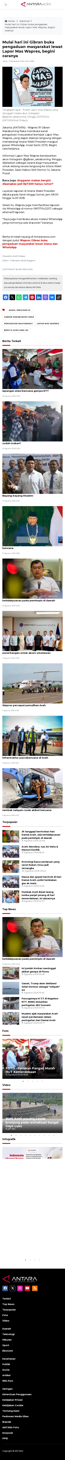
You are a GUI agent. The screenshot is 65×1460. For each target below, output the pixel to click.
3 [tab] (32, 1081)
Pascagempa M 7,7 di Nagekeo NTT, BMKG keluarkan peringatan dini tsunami (40, 1002)
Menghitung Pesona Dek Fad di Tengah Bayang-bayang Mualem (27, 494)
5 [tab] (42, 1081)
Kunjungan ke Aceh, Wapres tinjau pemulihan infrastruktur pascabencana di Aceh (31, 756)
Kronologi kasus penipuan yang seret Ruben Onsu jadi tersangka (40, 865)
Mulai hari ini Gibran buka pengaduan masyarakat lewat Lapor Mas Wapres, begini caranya (30, 27)
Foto (5, 1030)
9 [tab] (49, 1135)
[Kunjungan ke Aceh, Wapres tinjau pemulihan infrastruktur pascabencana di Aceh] (32, 735)
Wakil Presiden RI (19, 310)
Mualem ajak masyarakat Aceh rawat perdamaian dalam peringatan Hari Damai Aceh (40, 1017)
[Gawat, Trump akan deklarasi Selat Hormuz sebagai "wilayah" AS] (10, 988)
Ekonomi (7, 1350)
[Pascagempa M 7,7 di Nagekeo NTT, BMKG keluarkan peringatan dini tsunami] (10, 1003)
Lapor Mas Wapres (48, 323)
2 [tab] (27, 1081)
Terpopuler (10, 822)
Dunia (5, 1369)
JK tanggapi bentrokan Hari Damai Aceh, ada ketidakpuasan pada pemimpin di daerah (31, 599)
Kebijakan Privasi (12, 1399)
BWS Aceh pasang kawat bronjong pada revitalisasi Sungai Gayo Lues (32, 1122)
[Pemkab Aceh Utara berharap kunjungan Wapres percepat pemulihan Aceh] (32, 683)
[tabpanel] (32, 1059)
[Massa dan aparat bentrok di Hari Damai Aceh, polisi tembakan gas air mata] (10, 881)
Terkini (6, 1298)
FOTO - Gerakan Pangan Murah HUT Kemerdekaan (30, 1070)
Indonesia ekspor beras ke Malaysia (27, 1248)
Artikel (6, 1375)
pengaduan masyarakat (18, 323)
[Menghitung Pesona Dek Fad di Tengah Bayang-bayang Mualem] (32, 473)
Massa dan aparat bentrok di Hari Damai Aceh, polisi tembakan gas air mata (41, 880)
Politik (6, 1364)
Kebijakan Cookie (12, 1405)
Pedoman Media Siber (15, 1416)
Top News (9, 909)
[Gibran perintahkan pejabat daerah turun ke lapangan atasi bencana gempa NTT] (32, 368)
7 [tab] (39, 1135)
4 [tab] (37, 1081)
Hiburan (7, 1339)
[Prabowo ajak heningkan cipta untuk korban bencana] (32, 526)
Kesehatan (8, 1358)
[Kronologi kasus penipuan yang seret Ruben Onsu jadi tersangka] (10, 866)
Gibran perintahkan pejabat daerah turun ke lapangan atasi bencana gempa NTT (30, 389)
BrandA (6, 1421)
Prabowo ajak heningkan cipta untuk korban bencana (30, 546)
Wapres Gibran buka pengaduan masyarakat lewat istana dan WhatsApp (30, 244)
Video (6, 1085)
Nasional (24, 21)
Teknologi (8, 1334)
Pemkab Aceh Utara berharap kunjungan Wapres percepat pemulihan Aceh (28, 703)
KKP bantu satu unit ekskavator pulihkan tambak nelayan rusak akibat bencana (28, 808)
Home (11, 21)
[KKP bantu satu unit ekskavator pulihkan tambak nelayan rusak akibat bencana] (32, 788)
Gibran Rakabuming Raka (19, 317)
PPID (5, 1438)
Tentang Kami (10, 1410)
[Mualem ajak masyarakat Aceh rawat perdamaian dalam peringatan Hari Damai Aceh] (10, 1018)
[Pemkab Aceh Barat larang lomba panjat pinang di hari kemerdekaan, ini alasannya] (10, 896)
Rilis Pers (7, 1380)
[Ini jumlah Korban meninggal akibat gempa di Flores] (10, 972)
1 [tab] (23, 1081)
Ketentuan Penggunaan (17, 1394)
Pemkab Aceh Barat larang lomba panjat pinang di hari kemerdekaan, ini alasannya (38, 895)
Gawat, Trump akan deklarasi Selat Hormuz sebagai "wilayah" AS (41, 986)
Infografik (8, 1139)
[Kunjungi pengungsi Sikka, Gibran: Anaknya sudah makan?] (32, 421)
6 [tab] (34, 1135)
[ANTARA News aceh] (36, 4)
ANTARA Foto (10, 1427)
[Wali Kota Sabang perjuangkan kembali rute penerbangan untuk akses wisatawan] (32, 630)
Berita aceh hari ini (16, 330)
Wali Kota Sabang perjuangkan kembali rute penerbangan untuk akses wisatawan (30, 651)
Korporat (7, 1433)
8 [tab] (44, 1135)
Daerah (6, 1328)
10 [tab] (53, 1135)
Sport (5, 1345)
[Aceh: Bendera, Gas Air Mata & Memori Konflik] (10, 851)
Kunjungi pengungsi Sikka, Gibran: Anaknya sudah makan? (29, 441)
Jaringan (7, 1388)
